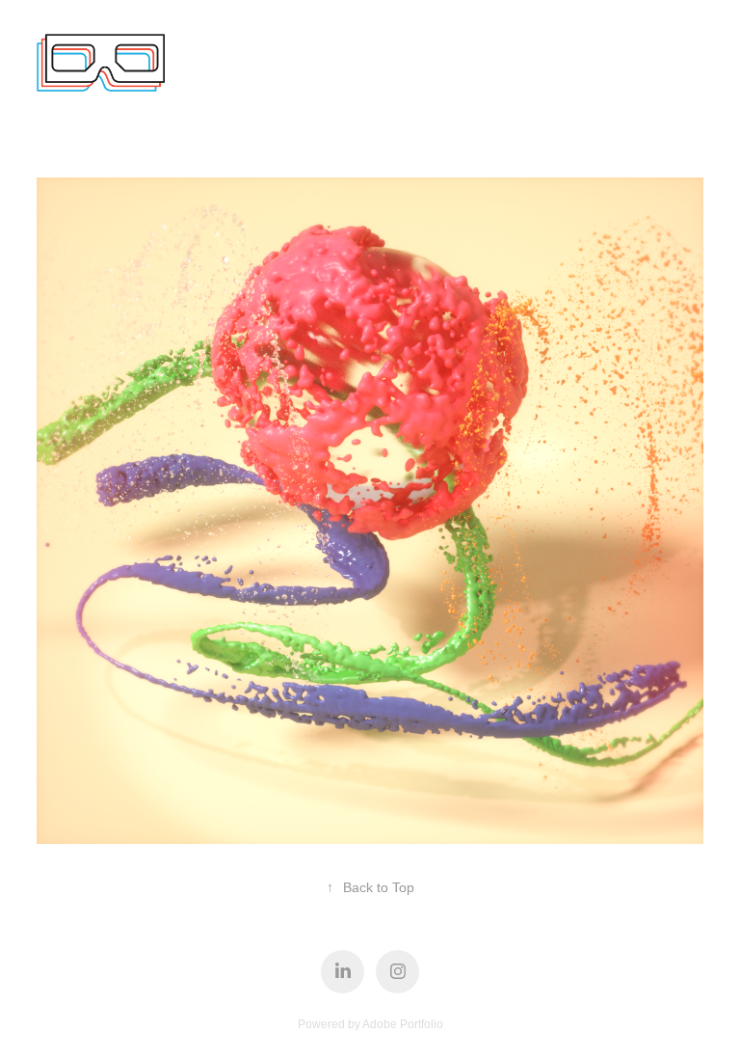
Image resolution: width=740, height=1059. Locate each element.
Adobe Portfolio (402, 1024)
